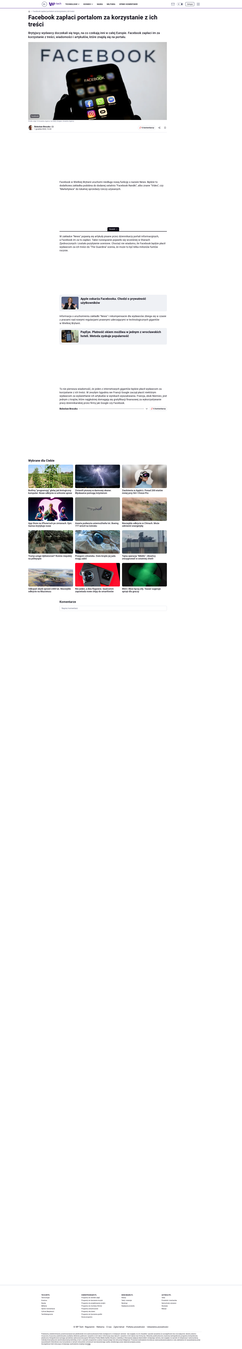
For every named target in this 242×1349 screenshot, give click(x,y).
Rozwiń (112, 229)
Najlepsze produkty (128, 1306)
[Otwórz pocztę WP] (173, 4)
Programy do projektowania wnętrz (93, 1303)
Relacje (164, 1309)
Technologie (71, 4)
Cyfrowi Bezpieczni (47, 1311)
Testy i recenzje (127, 1300)
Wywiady (165, 1306)
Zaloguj (190, 4)
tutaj (88, 1344)
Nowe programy (86, 1317)
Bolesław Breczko (42, 126)
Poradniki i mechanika (169, 1300)
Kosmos (87, 4)
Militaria (111, 4)
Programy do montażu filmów (91, 1306)
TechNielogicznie (47, 1314)
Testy (163, 1298)
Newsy (124, 1298)
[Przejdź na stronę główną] (44, 6)
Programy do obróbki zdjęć (90, 1298)
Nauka (100, 4)
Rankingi (124, 1303)
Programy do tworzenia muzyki (92, 1300)
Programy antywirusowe (89, 1309)
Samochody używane (169, 1303)
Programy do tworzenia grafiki (91, 1314)
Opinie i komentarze (128, 4)
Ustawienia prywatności (157, 1327)
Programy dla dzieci (88, 1311)
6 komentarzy (148, 127)
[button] (180, 4)
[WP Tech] (57, 4)
